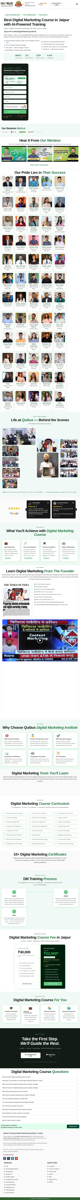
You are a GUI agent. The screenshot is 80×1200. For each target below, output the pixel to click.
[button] (76, 4)
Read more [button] (31, 516)
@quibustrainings (54, 492)
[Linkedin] (12, 1158)
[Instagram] (8, 1158)
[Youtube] (16, 1158)
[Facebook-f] (4, 1158)
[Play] (14, 154)
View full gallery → (39, 492)
